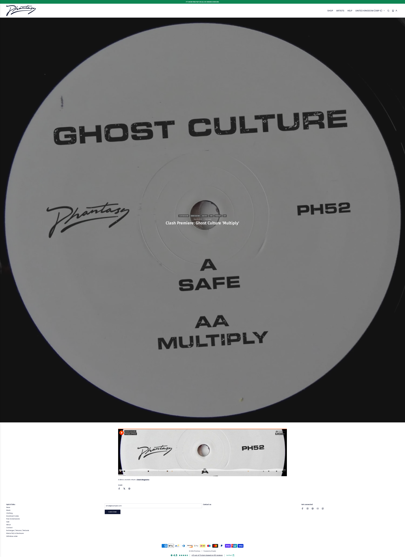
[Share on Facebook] (119, 489)
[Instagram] (307, 508)
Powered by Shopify (210, 551)
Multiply (204, 215)
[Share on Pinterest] (129, 489)
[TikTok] (322, 508)
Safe (224, 215)
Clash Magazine (183, 215)
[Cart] (393, 10)
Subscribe (112, 512)
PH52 (211, 215)
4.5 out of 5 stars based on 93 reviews (207, 555)
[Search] (388, 10)
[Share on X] (124, 489)
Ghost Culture (195, 215)
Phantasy (218, 215)
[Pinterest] (312, 508)
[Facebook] (302, 508)
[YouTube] (317, 508)
